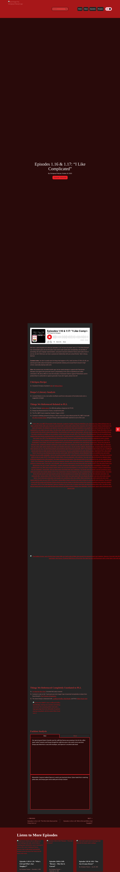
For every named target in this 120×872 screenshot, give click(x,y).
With (51, 386)
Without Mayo (59, 386)
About (86, 9)
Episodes (93, 9)
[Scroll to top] (118, 856)
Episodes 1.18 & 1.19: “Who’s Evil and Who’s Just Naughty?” (78, 821)
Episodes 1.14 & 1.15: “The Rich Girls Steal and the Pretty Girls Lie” (42, 821)
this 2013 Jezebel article (39, 417)
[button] (47, 714)
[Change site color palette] (108, 9)
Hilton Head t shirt (82, 698)
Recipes (100, 9)
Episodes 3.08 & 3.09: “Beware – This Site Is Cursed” (57, 863)
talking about (45, 408)
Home (80, 9)
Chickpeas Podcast (25, 869)
